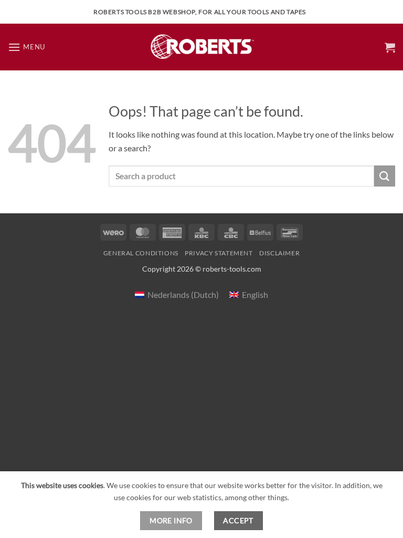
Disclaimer (279, 253)
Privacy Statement (218, 253)
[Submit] (384, 175)
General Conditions (140, 253)
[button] (26, 47)
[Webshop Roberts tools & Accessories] (201, 47)
